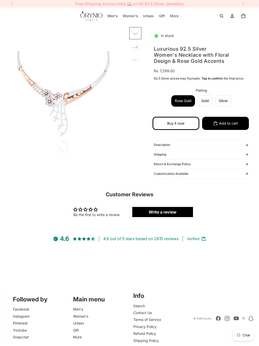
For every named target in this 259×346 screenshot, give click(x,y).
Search (139, 306)
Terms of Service (147, 319)
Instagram (21, 316)
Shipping (160, 154)
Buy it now (175, 123)
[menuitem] (112, 16)
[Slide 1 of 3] (135, 33)
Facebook (21, 309)
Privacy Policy (145, 326)
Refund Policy (144, 333)
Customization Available (171, 174)
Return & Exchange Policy (172, 164)
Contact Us (142, 313)
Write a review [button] (163, 212)
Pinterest (20, 323)
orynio (207, 318)
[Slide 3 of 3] (135, 59)
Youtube (20, 330)
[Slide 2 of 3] (135, 46)
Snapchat (21, 337)
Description (162, 145)
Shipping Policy (146, 340)
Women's (80, 316)
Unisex (78, 323)
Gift (76, 330)
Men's (78, 309)
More (77, 337)
